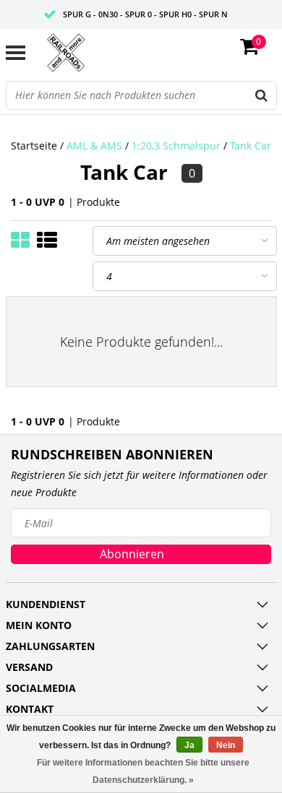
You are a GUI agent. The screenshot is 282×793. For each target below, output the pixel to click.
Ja (189, 745)
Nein (225, 745)
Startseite (34, 145)
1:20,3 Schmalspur (176, 145)
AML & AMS (94, 145)
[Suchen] (262, 95)
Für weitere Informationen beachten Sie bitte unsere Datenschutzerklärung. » (143, 771)
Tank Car (250, 145)
